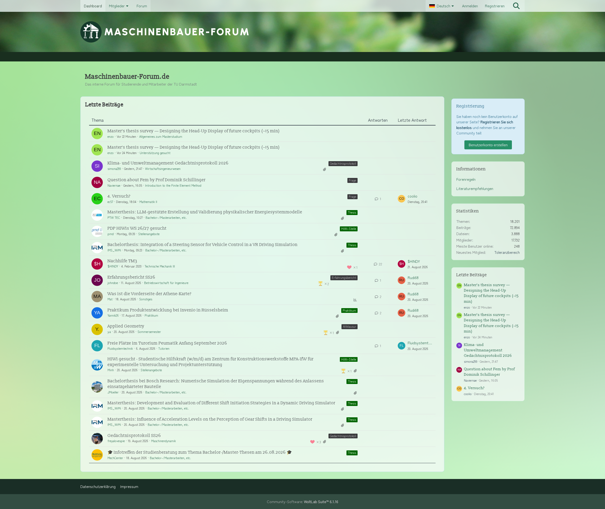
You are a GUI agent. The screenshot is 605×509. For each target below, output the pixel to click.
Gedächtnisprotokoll (343, 163)
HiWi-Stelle (348, 228)
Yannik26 (113, 315)
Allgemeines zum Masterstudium (160, 136)
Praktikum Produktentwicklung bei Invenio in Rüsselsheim (168, 310)
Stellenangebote (149, 234)
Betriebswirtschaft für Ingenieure (166, 282)
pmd (111, 234)
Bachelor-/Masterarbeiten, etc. (166, 217)
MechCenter (115, 458)
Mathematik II (148, 201)
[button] (442, 6)
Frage (352, 180)
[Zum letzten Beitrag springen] (401, 199)
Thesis (352, 212)
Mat (110, 299)
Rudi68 (413, 277)
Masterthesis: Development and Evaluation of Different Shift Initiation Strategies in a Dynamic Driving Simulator (221, 403)
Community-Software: (302, 501)
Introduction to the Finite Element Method (173, 185)
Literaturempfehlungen (474, 188)
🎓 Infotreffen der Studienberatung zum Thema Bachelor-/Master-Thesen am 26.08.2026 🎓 (200, 452)
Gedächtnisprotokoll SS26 (134, 435)
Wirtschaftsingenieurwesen (163, 168)
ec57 (110, 201)
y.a (109, 331)
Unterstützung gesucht (155, 153)
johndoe (113, 282)
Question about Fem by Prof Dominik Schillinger (157, 180)
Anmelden (470, 6)
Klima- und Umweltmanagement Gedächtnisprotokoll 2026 (168, 163)
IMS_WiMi (114, 250)
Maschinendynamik (163, 441)
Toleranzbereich (507, 252)
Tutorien (163, 348)
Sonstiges (145, 299)
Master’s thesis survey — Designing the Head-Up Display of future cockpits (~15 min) (194, 131)
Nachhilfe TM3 (122, 261)
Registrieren (495, 6)
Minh (111, 370)
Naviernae (114, 185)
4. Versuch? (119, 196)
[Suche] (516, 6)
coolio (412, 196)
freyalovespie (116, 441)
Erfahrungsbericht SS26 (131, 277)
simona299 (114, 168)
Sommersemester (149, 331)
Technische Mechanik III (160, 266)
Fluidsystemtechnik (120, 348)
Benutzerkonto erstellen (488, 144)
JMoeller (113, 392)
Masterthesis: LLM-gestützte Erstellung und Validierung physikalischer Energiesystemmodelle (205, 212)
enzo (111, 136)
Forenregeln (465, 179)
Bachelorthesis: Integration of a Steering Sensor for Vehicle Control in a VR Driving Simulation (203, 244)
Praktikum (349, 310)
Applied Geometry (126, 326)
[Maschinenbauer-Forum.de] (302, 32)
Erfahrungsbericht (344, 277)
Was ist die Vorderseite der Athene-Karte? (149, 294)
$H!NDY (113, 266)
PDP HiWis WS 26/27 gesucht (137, 228)
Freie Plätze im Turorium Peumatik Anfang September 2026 (167, 343)
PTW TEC (114, 217)
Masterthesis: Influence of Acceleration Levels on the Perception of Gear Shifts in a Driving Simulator (210, 419)
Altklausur (349, 326)
